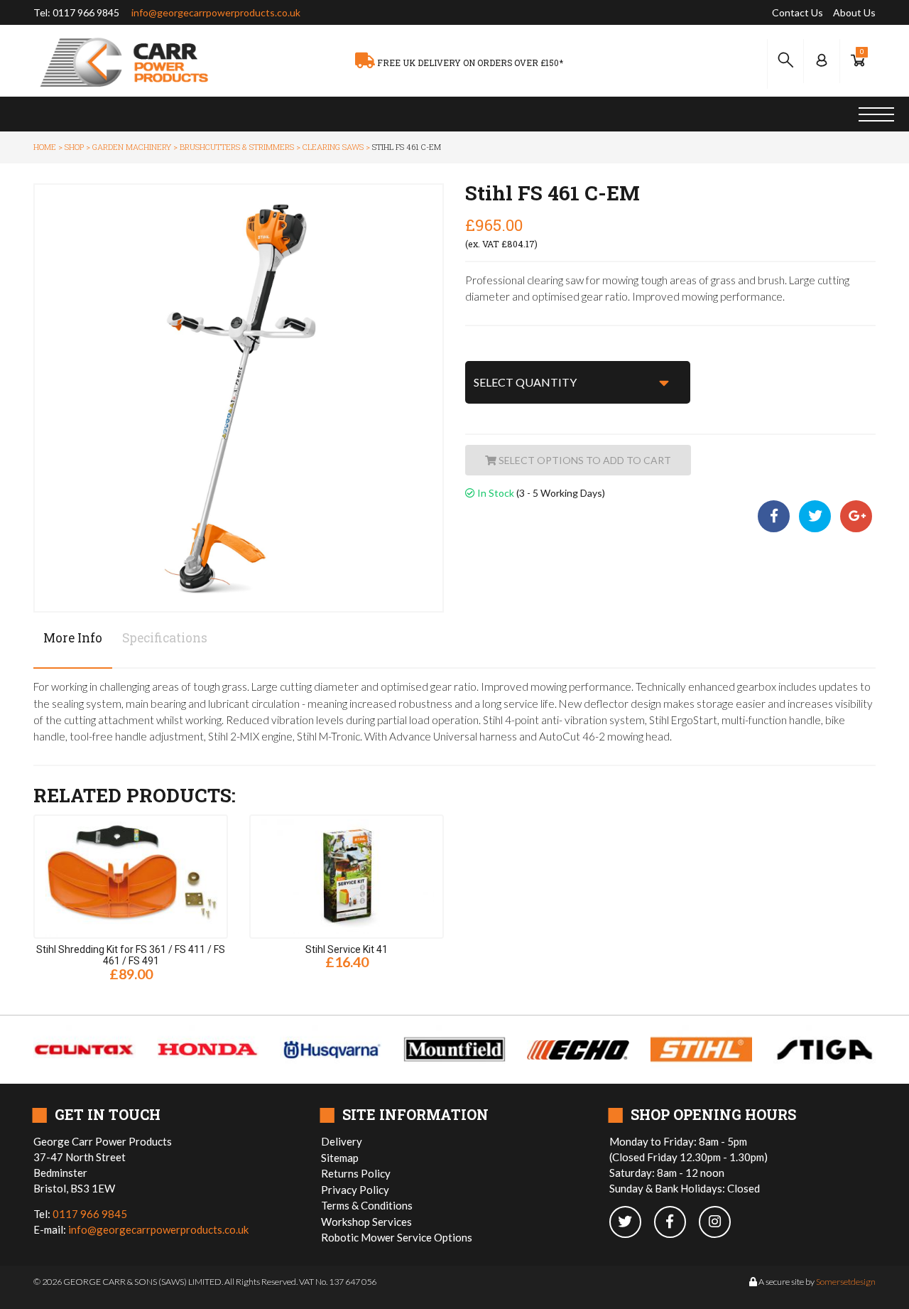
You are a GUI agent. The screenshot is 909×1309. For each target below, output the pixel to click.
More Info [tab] (72, 638)
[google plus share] (856, 517)
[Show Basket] (858, 60)
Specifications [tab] (164, 638)
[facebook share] (776, 517)
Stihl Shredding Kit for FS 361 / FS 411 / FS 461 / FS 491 (130, 955)
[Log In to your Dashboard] (821, 60)
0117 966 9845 (86, 12)
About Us (854, 12)
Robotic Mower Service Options (396, 1237)
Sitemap (340, 1157)
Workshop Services (366, 1221)
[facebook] (676, 1223)
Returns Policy (356, 1173)
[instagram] (720, 1223)
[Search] (785, 60)
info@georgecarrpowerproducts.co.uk (215, 12)
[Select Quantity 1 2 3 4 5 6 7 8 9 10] (577, 382)
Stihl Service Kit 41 (346, 949)
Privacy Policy (355, 1189)
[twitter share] (816, 517)
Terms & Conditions (367, 1205)
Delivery (341, 1141)
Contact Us (797, 12)
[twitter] (631, 1223)
